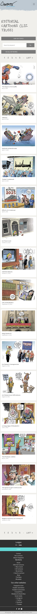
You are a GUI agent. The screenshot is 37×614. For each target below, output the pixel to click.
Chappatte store (18, 585)
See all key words (11, 52)
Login (18, 549)
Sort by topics (18, 38)
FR (16, 545)
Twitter (19, 600)
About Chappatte (18, 558)
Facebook (19, 602)
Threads (19, 604)
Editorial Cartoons (18, 565)
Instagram (19, 598)
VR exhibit (19, 579)
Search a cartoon (19, 573)
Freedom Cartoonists (18, 590)
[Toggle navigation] (33, 4)
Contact (18, 553)
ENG (20, 545)
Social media (18, 596)
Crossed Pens (18, 592)
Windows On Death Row (18, 594)
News (18, 575)
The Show (18, 577)
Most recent (19, 567)
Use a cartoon (18, 555)
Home (18, 563)
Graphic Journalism (18, 587)
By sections (19, 571)
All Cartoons (19, 569)
